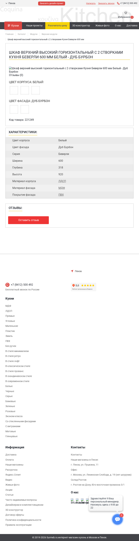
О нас (118, 25)
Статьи (9, 494)
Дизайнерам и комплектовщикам (24, 504)
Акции (8, 489)
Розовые (10, 411)
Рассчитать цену (57, 25)
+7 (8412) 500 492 (22, 284)
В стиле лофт (12, 361)
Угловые (10, 321)
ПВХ (61, 194)
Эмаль (9, 336)
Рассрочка (11, 469)
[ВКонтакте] (72, 500)
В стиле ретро (13, 356)
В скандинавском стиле (18, 376)
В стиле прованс (14, 371)
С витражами (12, 426)
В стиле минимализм (17, 351)
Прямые (10, 316)
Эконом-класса (14, 416)
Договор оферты (14, 514)
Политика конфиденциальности (23, 520)
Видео (8, 479)
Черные (9, 391)
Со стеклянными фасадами (20, 421)
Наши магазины (14, 464)
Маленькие (11, 326)
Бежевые (10, 401)
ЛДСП (62, 181)
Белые (9, 386)
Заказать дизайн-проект (51, 3)
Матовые (10, 431)
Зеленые (10, 406)
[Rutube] (77, 500)
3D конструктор (81, 25)
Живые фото (102, 25)
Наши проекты (34, 25)
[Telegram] (82, 500)
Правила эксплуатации (18, 524)
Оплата (9, 459)
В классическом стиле (17, 366)
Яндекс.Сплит (13, 474)
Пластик (10, 331)
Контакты (76, 454)
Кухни (15, 25)
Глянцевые (11, 436)
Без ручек (10, 346)
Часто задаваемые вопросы (21, 499)
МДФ (61, 188)
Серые (9, 396)
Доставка (10, 454)
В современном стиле (17, 381)
